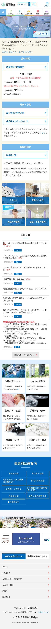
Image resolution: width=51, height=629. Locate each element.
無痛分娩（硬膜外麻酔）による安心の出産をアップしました (25, 299)
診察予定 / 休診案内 (15, 67)
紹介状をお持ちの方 (15, 113)
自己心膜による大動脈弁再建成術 (13, 480)
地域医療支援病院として (19, 518)
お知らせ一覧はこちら (24, 355)
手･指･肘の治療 (37, 480)
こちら (42, 132)
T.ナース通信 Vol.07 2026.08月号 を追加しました (25, 268)
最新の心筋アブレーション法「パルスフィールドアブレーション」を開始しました (25, 311)
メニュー (47, 6)
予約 (33, 5)
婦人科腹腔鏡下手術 (37, 496)
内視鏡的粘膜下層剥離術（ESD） (37, 489)
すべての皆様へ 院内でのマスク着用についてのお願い (25, 325)
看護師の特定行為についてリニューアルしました (25, 289)
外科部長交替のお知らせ (14, 279)
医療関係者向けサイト (37, 556)
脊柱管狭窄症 (13, 502)
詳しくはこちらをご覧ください (18, 52)
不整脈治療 (13, 473)
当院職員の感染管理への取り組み (20, 343)
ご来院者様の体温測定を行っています (22, 333)
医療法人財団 (25, 608)
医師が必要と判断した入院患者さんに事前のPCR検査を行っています (24, 339)
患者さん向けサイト (14, 556)
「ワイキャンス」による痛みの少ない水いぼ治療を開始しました (25, 256)
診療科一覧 (11, 155)
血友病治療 (13, 496)
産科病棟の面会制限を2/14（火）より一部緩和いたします (25, 330)
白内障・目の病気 (13, 489)
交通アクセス (43, 612)
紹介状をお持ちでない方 (17, 121)
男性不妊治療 (37, 473)
